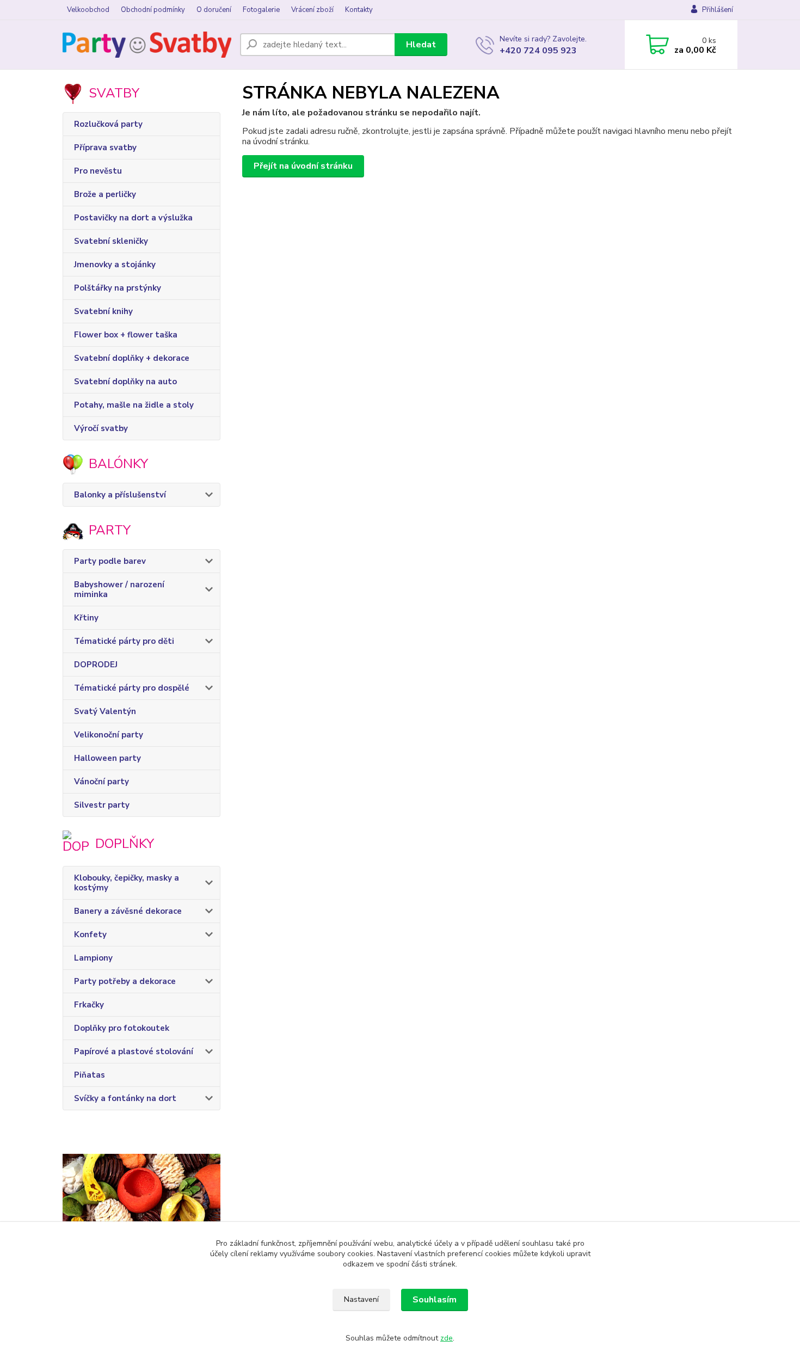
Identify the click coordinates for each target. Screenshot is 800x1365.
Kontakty (359, 10)
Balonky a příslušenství (120, 494)
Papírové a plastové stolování (133, 1051)
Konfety (90, 934)
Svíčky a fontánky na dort (125, 1098)
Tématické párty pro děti (124, 641)
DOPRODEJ (96, 664)
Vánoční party (101, 781)
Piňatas (89, 1074)
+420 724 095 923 (538, 51)
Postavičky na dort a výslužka (133, 217)
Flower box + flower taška (125, 334)
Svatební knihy (103, 311)
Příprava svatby (105, 147)
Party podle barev (110, 561)
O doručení (213, 10)
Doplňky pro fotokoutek (121, 1028)
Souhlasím (435, 1300)
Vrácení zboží (312, 10)
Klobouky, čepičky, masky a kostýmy (126, 882)
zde (446, 1338)
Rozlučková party (108, 124)
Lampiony (93, 957)
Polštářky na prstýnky (117, 287)
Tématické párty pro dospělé (131, 687)
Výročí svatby (101, 428)
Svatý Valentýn (105, 711)
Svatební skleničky (111, 241)
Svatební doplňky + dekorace (131, 358)
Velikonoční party (108, 734)
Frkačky (89, 1004)
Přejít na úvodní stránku (303, 166)
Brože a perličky (105, 194)
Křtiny (86, 617)
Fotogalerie (261, 10)
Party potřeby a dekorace (125, 981)
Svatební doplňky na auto (125, 381)
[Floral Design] (141, 1219)
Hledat (421, 45)
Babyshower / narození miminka (119, 589)
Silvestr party (102, 805)
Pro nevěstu (98, 170)
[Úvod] (147, 45)
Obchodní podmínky (153, 10)
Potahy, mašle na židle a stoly (134, 404)
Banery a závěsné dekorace (128, 911)
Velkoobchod (88, 10)
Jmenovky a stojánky (115, 264)
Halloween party (107, 758)
